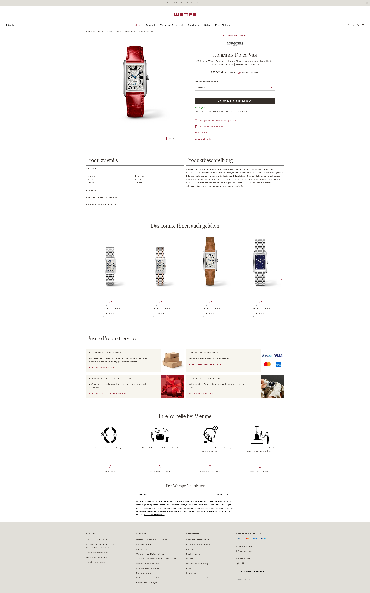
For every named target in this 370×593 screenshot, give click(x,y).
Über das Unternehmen (197, 540)
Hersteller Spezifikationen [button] (102, 197)
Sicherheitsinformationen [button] (101, 204)
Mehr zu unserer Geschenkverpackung (108, 394)
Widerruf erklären (252, 571)
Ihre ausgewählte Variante (206, 81)
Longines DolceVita (110, 308)
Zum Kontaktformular (97, 552)
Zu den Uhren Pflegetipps (201, 394)
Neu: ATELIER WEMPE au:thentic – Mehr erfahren (185, 3)
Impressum (191, 573)
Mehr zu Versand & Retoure (102, 368)
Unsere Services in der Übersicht (152, 540)
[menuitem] (347, 25)
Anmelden (222, 494)
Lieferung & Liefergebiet (148, 568)
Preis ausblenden (250, 73)
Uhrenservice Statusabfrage (150, 554)
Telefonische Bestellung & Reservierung (156, 559)
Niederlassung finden (96, 557)
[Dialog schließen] (368, 2)
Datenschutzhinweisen (154, 515)
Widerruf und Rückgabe (147, 563)
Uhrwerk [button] (91, 191)
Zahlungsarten (143, 573)
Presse (189, 559)
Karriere (190, 549)
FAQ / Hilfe (142, 549)
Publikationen (193, 554)
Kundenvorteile (143, 544)
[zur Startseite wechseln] (185, 14)
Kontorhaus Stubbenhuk (198, 544)
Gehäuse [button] (91, 169)
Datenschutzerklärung (197, 563)
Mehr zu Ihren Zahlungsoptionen (205, 364)
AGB (188, 568)
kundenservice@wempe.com (150, 511)
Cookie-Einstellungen (147, 582)
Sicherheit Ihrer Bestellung (149, 578)
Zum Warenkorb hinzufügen (235, 101)
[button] (209, 127)
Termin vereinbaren (95, 562)
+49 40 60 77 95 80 (97, 540)
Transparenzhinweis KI (197, 578)
